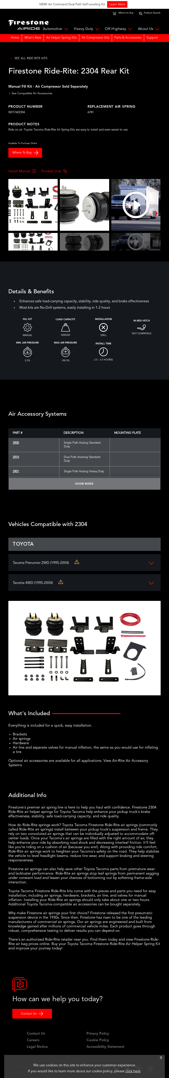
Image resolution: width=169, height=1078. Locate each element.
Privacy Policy (97, 1034)
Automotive (52, 29)
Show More (84, 483)
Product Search (152, 13)
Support (152, 37)
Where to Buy (126, 13)
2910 (16, 457)
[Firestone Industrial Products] (28, 23)
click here (132, 1071)
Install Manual (19, 171)
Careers (33, 1040)
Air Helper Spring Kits (61, 37)
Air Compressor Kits (95, 37)
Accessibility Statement (105, 1047)
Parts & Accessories (127, 37)
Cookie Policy (97, 1040)
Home (15, 37)
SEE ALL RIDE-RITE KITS (31, 58)
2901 (16, 471)
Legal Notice (37, 1047)
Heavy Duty (83, 29)
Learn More (56, 4)
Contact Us (29, 1013)
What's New (32, 37)
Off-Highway (115, 29)
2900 (16, 442)
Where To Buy (22, 152)
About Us (145, 29)
